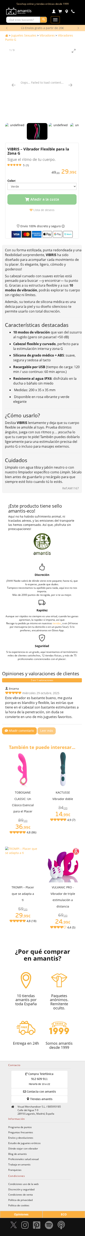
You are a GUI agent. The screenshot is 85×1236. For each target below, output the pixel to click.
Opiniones (21, 1214)
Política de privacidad (20, 1200)
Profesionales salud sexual (23, 1159)
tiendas (57, 623)
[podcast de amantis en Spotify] (61, 1226)
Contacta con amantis (41, 1091)
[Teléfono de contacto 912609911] (73, 12)
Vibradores (47, 35)
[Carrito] (60, 12)
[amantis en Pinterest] (36, 1226)
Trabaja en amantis (19, 1164)
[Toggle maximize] (73, 51)
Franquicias (14, 1169)
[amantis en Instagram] (25, 1226)
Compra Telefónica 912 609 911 (40, 1079)
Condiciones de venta (20, 1194)
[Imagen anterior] (13, 85)
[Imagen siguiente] (70, 85)
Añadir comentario (21, 730)
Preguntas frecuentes (20, 1132)
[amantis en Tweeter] (14, 1226)
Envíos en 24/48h (44, 28)
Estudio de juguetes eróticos (24, 1143)
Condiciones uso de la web (23, 1184)
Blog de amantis (17, 1153)
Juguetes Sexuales (23, 35)
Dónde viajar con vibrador (23, 1148)
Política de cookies (18, 1205)
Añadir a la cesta (44, 200)
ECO (64, 1214)
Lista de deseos (43, 210)
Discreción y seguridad (21, 1189)
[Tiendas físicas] (66, 12)
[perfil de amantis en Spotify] (49, 1226)
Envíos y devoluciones (20, 1137)
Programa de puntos (20, 1127)
